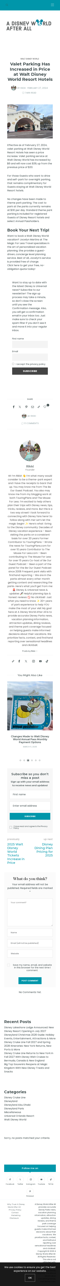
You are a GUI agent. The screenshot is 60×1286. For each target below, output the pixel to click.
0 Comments (31, 423)
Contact (15, 1212)
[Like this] (45, 407)
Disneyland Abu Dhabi (17, 1105)
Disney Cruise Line (15, 1097)
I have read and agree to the (31, 827)
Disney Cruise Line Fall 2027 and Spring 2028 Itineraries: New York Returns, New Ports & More (27, 1045)
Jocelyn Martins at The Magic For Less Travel (27, 241)
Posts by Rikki (29, 651)
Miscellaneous (12, 1112)
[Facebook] (13, 407)
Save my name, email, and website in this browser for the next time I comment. (32, 968)
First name (18, 338)
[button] (20, 760)
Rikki (23, 88)
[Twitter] (19, 407)
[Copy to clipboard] (38, 407)
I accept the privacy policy (30, 364)
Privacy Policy (15, 1210)
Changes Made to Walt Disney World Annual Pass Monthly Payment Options (30, 739)
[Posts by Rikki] (14, 88)
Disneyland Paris (14, 1108)
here (17, 265)
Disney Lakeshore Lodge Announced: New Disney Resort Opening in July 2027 (29, 1029)
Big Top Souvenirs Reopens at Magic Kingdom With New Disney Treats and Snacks (26, 1067)
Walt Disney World (29, 59)
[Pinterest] (26, 407)
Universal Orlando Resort (19, 1116)
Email (15, 351)
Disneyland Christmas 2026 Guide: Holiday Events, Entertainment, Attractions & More (30, 1036)
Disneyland (10, 1101)
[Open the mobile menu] (52, 5)
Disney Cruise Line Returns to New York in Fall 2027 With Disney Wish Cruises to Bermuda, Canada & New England (28, 1056)
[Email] (33, 407)
